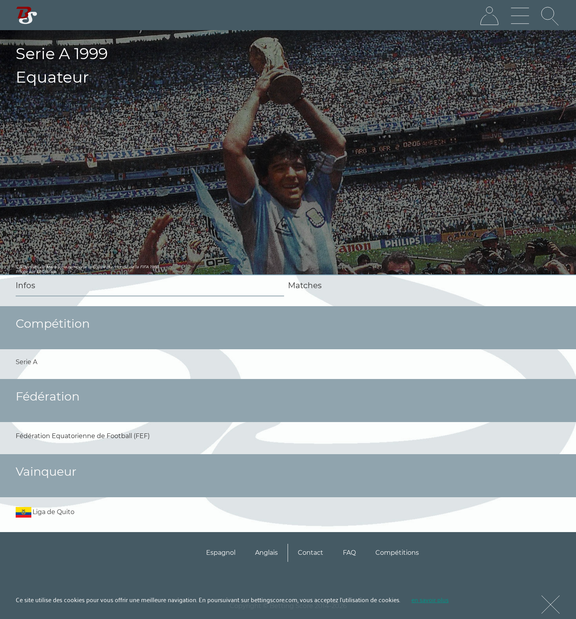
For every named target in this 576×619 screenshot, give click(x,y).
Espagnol (220, 552)
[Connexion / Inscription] (489, 16)
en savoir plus (430, 599)
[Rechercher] (550, 16)
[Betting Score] (27, 15)
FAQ (349, 552)
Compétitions (397, 552)
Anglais (266, 552)
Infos (25, 285)
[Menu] (520, 16)
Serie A (26, 362)
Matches (305, 285)
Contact (310, 552)
